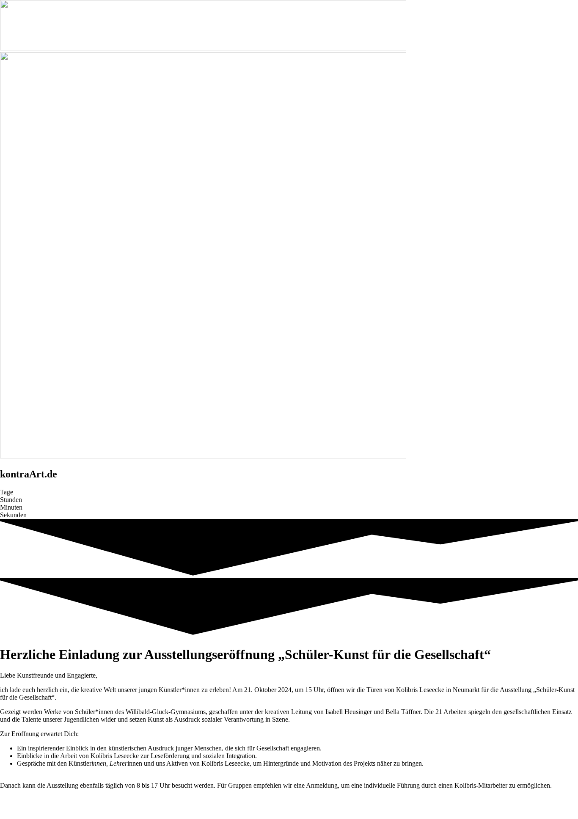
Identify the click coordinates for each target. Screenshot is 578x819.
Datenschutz (310, 799)
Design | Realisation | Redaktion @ (47, 807)
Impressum (274, 799)
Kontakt (245, 799)
